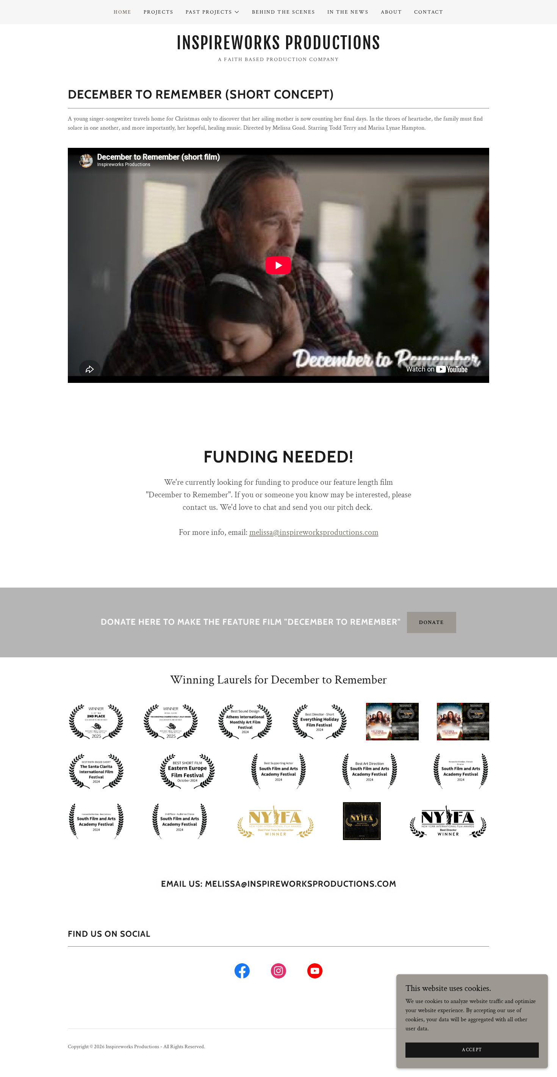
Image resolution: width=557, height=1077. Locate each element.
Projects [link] (159, 12)
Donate (431, 622)
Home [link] (122, 12)
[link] (278, 48)
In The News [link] (348, 12)
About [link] (391, 12)
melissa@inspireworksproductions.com (314, 532)
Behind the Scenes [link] (283, 12)
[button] (213, 12)
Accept (472, 1050)
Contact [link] (428, 12)
